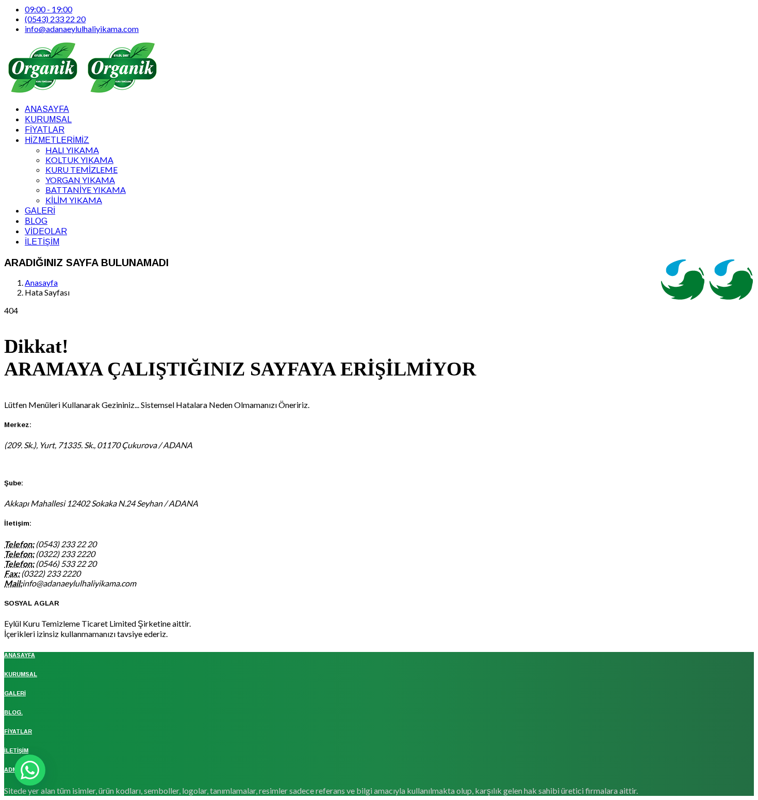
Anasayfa (41, 282)
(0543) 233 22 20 (55, 19)
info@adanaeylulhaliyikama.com (82, 29)
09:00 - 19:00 (48, 9)
